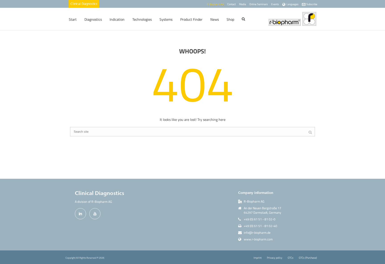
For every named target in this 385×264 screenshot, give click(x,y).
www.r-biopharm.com (258, 239)
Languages (293, 4)
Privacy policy (274, 258)
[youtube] (94, 213)
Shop (230, 19)
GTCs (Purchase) (308, 258)
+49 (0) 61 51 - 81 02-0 (259, 219)
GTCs (290, 258)
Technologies (142, 19)
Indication (117, 19)
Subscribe (311, 4)
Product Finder (191, 19)
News (214, 19)
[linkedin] (80, 213)
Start (73, 19)
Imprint (258, 258)
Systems (166, 19)
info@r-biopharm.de (257, 233)
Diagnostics (93, 19)
